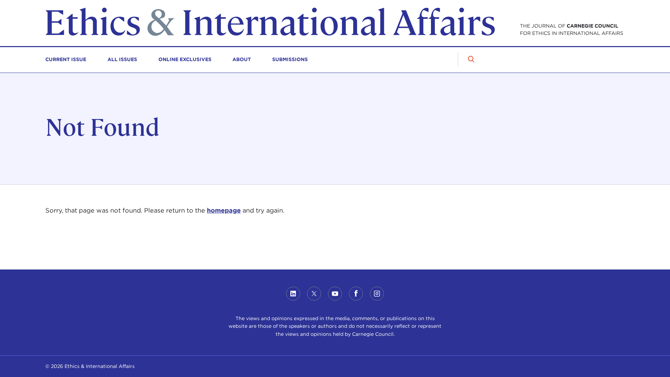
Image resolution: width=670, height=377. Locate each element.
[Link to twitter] (314, 294)
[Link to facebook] (356, 294)
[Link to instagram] (377, 294)
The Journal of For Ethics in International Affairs (571, 29)
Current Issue (65, 59)
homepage (224, 210)
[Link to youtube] (335, 294)
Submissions (290, 59)
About (241, 59)
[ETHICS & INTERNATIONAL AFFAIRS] (270, 34)
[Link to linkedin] (293, 294)
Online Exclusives (184, 59)
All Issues (122, 59)
